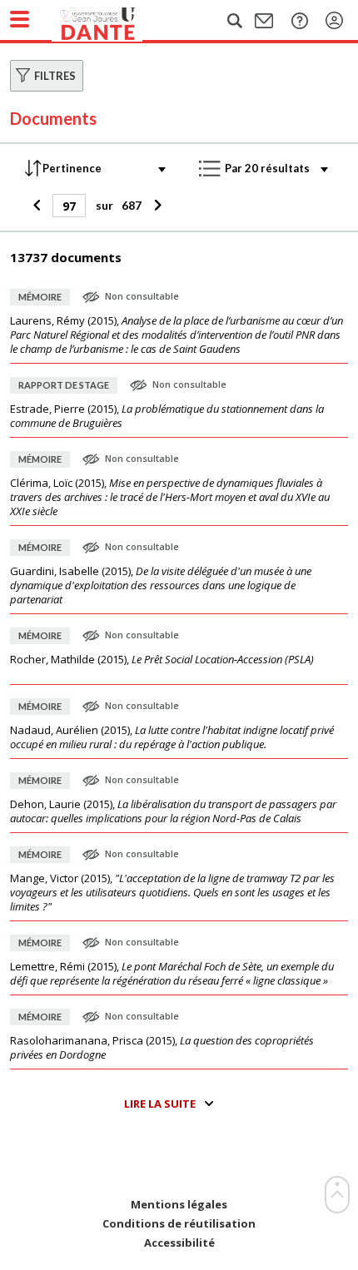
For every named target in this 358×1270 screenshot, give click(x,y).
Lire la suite (160, 1103)
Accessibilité (179, 1243)
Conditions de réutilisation (179, 1224)
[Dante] (114, 21)
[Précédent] (38, 205)
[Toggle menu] (19, 19)
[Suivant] (155, 205)
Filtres (55, 75)
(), (176, 335)
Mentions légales (179, 1204)
